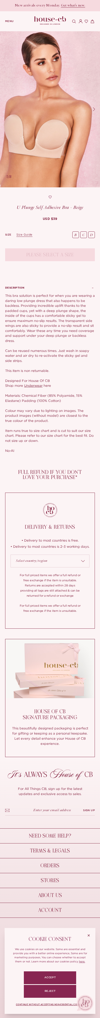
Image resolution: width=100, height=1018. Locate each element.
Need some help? (50, 836)
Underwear (33, 385)
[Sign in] (79, 21)
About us (50, 895)
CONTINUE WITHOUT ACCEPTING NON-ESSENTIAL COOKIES (50, 1005)
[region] (50, 109)
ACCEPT (50, 977)
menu (9, 21)
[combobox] (50, 561)
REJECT (50, 991)
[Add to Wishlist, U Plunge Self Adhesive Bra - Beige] (50, 197)
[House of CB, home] (50, 21)
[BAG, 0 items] (92, 21)
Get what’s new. (73, 5)
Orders (50, 866)
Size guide (24, 234)
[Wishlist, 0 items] (86, 21)
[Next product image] (94, 109)
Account (50, 910)
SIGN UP (89, 810)
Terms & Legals (50, 851)
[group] (50, 219)
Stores (50, 880)
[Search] (73, 21)
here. (82, 961)
